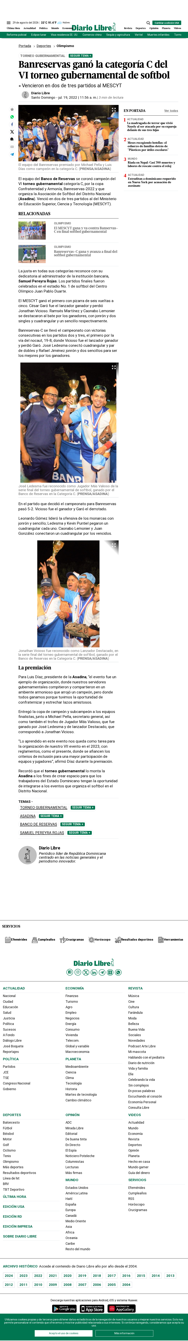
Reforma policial (16, 34)
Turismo (72, 1001)
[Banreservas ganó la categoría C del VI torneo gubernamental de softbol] (12, 117)
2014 (156, 1276)
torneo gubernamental (43, 808)
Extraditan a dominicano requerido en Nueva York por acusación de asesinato (152, 182)
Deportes (141, 28)
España (71, 1204)
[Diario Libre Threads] (110, 972)
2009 (53, 1285)
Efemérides (136, 1188)
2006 (97, 1285)
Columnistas (75, 1161)
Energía (71, 1024)
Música (133, 996)
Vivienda (72, 1035)
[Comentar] (12, 139)
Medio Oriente (76, 1221)
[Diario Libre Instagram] (78, 972)
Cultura (133, 1007)
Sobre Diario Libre (20, 1236)
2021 (53, 1276)
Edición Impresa (17, 1226)
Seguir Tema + (80, 55)
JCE (5, 1072)
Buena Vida (136, 1029)
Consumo (72, 1029)
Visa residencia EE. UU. (64, 34)
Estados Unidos (77, 1188)
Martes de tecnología (81, 1094)
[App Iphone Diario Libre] (92, 1309)
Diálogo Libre (12, 1040)
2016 (126, 1276)
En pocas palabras (141, 1091)
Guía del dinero (139, 1173)
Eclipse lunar (38, 34)
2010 (38, 1285)
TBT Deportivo (13, 1189)
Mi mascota (137, 1052)
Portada (25, 46)
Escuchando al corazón (145, 1096)
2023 (23, 1276)
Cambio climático (78, 1100)
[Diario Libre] (94, 26)
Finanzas (72, 996)
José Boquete (13, 1046)
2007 (82, 1285)
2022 (38, 1276)
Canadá (71, 1216)
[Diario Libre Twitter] (86, 972)
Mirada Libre (75, 1128)
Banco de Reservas (38, 824)
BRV (6, 1184)
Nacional (9, 996)
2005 (112, 1285)
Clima (70, 1078)
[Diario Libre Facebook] (69, 972)
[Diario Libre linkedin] (94, 972)
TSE (6, 1078)
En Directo (73, 1145)
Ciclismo (9, 1150)
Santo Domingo (43, 97)
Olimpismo (62, 223)
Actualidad (30, 28)
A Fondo (9, 1035)
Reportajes (11, 1052)
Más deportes (13, 1167)
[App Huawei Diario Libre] (121, 1309)
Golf (6, 1145)
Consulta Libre (138, 1107)
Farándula (135, 1012)
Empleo (71, 1012)
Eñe (130, 1074)
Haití (69, 1199)
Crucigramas (137, 1210)
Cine (131, 1001)
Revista (128, 28)
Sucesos (9, 1029)
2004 (126, 1285)
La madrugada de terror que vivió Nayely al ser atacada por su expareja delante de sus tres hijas (151, 127)
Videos (177, 28)
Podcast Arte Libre (142, 1046)
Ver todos (171, 110)
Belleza (133, 1024)
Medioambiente (77, 1067)
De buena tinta (76, 1139)
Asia (69, 1227)
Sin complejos (138, 1085)
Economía (67, 28)
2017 (112, 1276)
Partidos (9, 1067)
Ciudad (8, 1001)
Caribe (70, 1243)
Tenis (7, 1156)
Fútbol (7, 1128)
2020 (68, 1276)
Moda (132, 1018)
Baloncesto (11, 1122)
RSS (131, 1199)
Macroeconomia (77, 1052)
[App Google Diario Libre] (64, 1309)
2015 (141, 1276)
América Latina (77, 1193)
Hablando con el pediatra (146, 1057)
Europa (71, 1210)
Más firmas (74, 1173)
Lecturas (72, 1167)
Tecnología (74, 1083)
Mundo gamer (138, 1167)
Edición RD (12, 1216)
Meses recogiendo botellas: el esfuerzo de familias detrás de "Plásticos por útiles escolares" (148, 146)
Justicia (9, 1018)
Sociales (134, 1035)
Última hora (14, 1197)
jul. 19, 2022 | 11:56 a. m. (77, 97)
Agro (69, 1007)
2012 (9, 1285)
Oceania (71, 1238)
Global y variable (77, 1046)
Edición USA (13, 1206)
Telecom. (72, 1040)
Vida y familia (138, 1068)
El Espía (71, 1150)
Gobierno (9, 1089)
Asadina (28, 816)
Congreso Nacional (16, 1083)
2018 (97, 1276)
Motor (7, 1139)
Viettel (139, 34)
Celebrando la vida (141, 1080)
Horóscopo (136, 1204)
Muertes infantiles (158, 34)
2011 (23, 1285)
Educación (10, 1007)
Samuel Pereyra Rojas (42, 833)
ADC (69, 1122)
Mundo (55, 28)
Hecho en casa (139, 1161)
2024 (9, 1276)
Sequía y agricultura (118, 34)
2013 (170, 1276)
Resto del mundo (78, 1249)
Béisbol (8, 1134)
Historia (71, 1089)
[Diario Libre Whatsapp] (118, 972)
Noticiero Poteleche (80, 1156)
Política (43, 28)
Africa (70, 1232)
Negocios (72, 1018)
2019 (82, 1276)
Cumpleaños (137, 1193)
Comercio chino (92, 34)
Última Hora (13, 28)
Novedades (136, 1040)
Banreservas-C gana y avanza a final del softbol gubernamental (85, 253)
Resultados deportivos (19, 1173)
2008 (68, 1285)
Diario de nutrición (141, 1063)
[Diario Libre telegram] (102, 972)
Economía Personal (142, 1102)
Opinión (153, 28)
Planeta (166, 28)
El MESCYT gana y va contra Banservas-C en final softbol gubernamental (86, 230)
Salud (7, 1012)
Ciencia (71, 1072)
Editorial (71, 1134)
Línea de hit (11, 1178)
